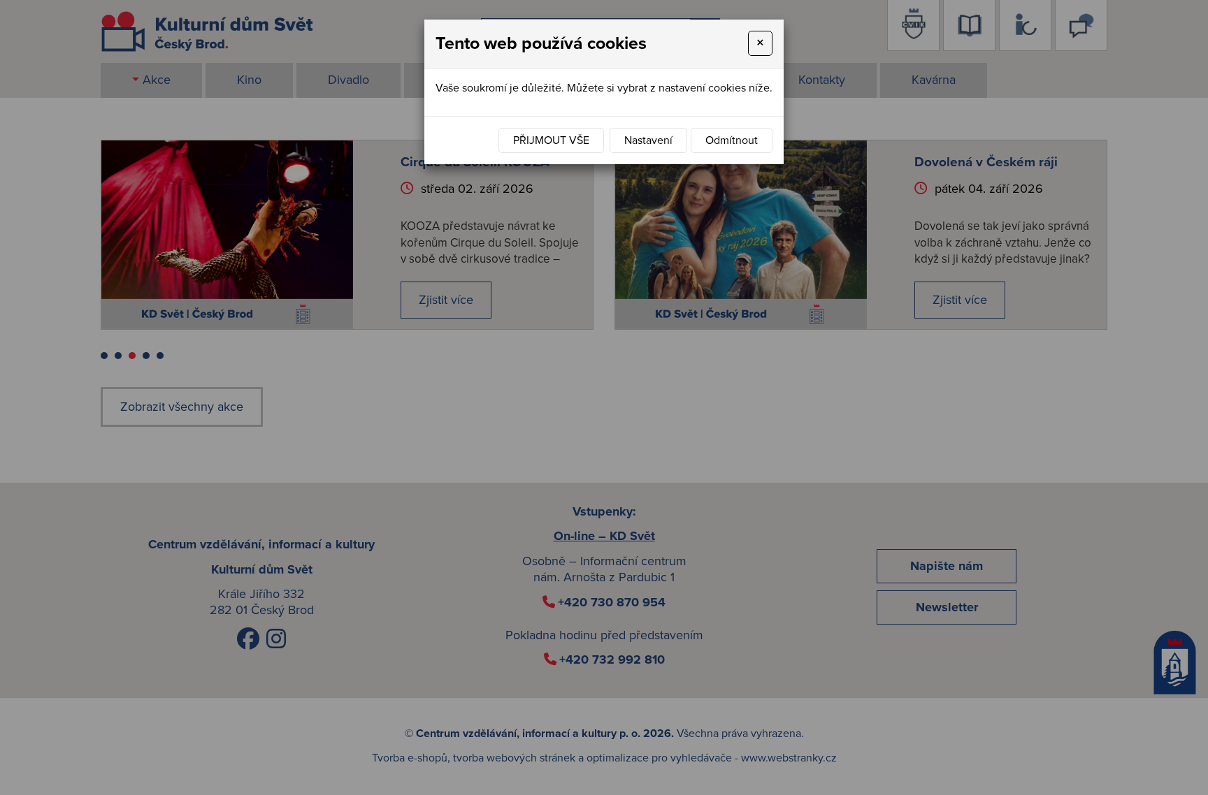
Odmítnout (731, 140)
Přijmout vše (551, 140)
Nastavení (648, 140)
